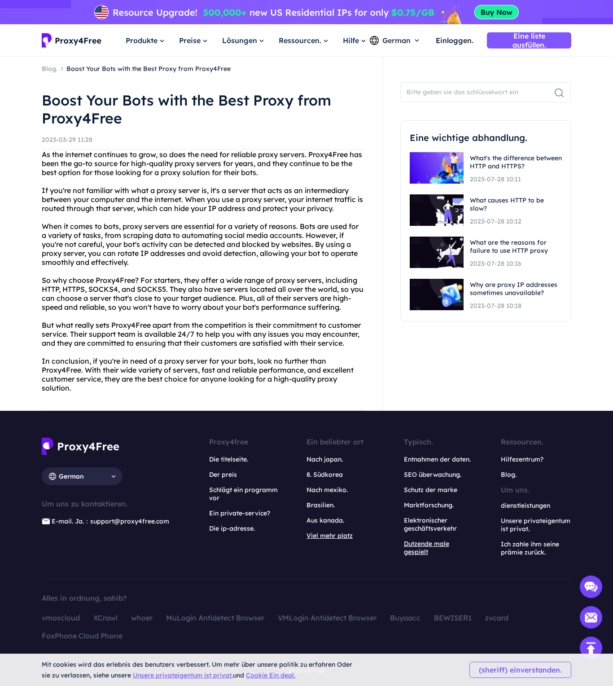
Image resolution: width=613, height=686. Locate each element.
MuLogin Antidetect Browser (215, 617)
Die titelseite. (228, 459)
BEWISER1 (453, 617)
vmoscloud (61, 617)
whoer (142, 617)
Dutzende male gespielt (426, 548)
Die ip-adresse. (232, 528)
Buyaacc (405, 617)
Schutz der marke (430, 490)
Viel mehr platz (329, 536)
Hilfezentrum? (522, 459)
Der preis (223, 475)
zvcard (496, 617)
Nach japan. (324, 459)
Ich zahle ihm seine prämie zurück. (530, 548)
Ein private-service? (239, 513)
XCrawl (105, 617)
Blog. (509, 475)
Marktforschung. (429, 505)
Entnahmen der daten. (437, 459)
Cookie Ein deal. (270, 675)
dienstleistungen (525, 505)
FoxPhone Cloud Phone (82, 635)
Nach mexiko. (327, 490)
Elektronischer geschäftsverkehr (430, 524)
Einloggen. (454, 40)
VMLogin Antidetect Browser (327, 617)
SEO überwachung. (432, 475)
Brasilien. (320, 505)
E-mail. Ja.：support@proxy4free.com (110, 521)
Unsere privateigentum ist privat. (183, 675)
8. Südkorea (324, 475)
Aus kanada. (325, 520)
